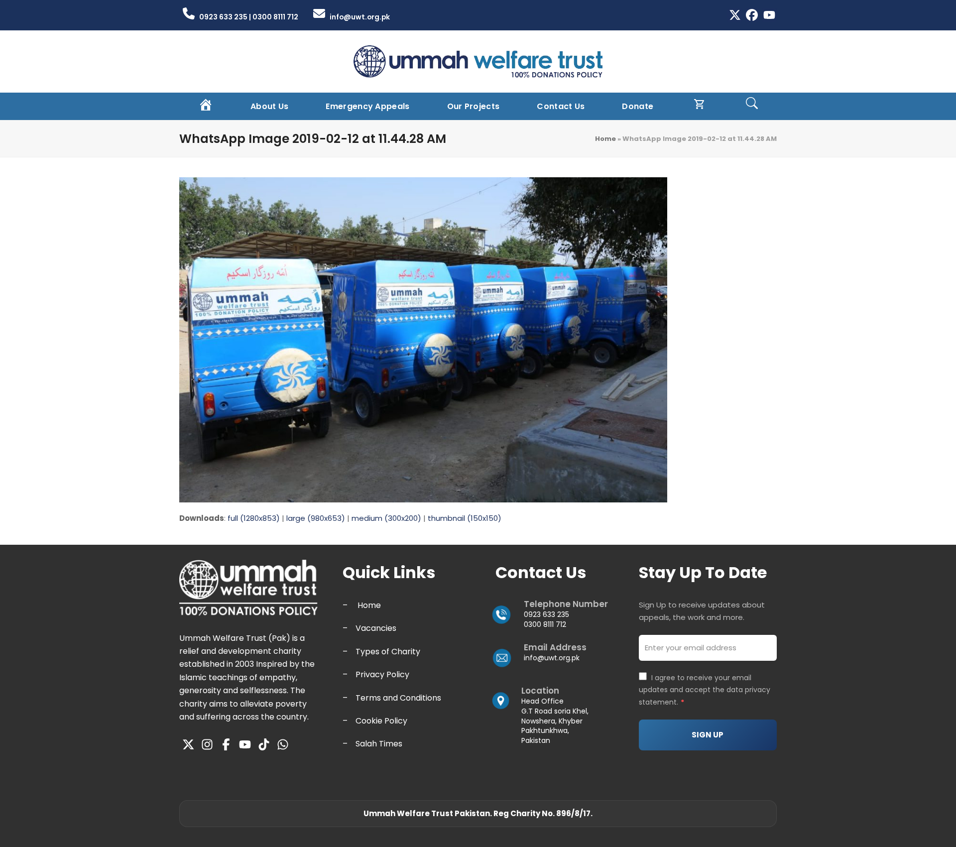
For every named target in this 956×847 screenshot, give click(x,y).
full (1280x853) (254, 518)
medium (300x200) (386, 518)
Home (605, 138)
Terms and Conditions (398, 698)
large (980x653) (315, 518)
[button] (752, 106)
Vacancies (376, 628)
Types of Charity (388, 651)
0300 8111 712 (545, 624)
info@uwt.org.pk (552, 658)
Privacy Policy (382, 674)
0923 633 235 (546, 614)
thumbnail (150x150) (464, 518)
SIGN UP (707, 734)
